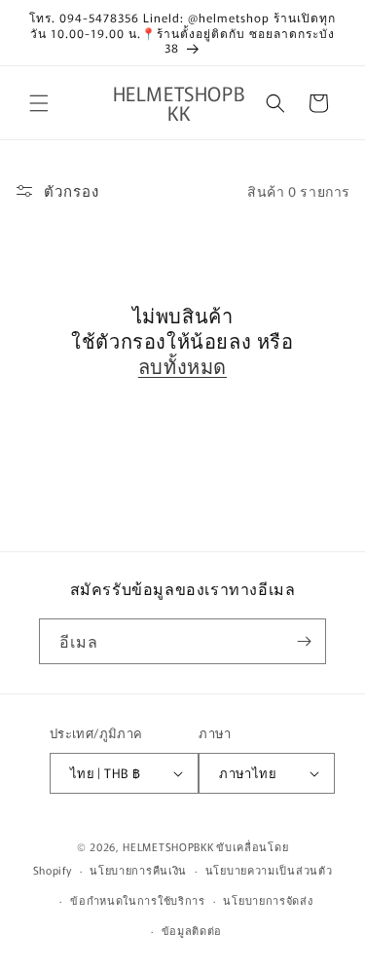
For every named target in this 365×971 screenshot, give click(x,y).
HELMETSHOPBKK (168, 846)
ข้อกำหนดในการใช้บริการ (137, 900)
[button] (39, 103)
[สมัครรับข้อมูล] (303, 641)
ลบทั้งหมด (182, 366)
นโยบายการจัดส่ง (267, 900)
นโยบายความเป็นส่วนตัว (269, 870)
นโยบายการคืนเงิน (138, 870)
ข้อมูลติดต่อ (192, 930)
